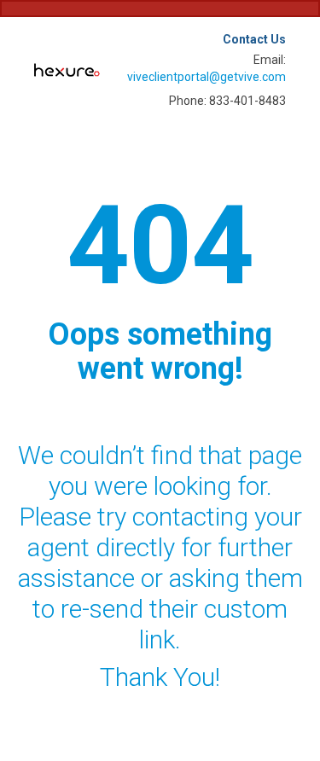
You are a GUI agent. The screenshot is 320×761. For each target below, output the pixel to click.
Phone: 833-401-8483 (227, 100)
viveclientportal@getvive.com (206, 77)
